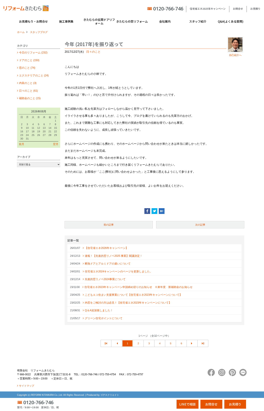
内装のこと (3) (27, 82)
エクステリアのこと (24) (34, 75)
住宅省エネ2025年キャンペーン (208, 8)
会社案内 (165, 21)
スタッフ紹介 (197, 21)
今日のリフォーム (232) (33, 52)
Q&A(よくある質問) (230, 21)
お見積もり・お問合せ (33, 21)
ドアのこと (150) (29, 60)
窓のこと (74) (27, 67)
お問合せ (238, 8)
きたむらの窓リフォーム (132, 21)
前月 (21, 144)
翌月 (55, 144)
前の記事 (109, 224)
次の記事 (200, 224)
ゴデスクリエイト (109, 395)
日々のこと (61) (28, 90)
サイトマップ (26, 385)
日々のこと (93, 51)
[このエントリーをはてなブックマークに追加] (162, 211)
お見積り (255, 8)
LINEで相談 (187, 404)
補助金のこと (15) (30, 98)
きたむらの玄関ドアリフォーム (99, 21)
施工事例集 (66, 21)
